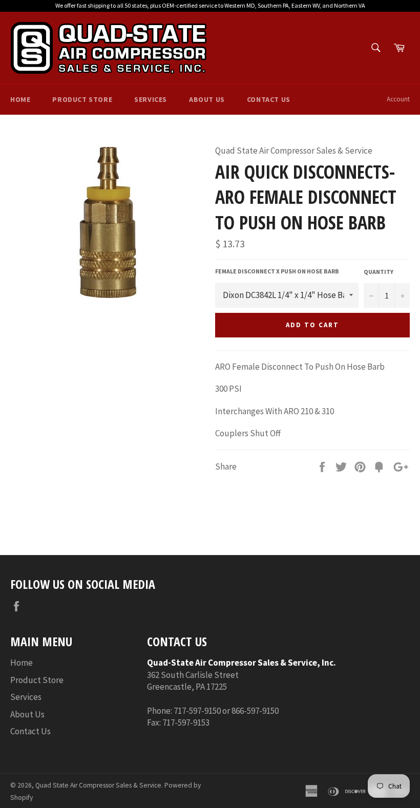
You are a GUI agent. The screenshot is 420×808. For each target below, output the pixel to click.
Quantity (378, 271)
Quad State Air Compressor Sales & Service (98, 785)
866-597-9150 (255, 710)
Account (398, 99)
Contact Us (268, 99)
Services (150, 99)
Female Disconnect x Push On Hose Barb (277, 271)
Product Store (82, 99)
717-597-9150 (197, 710)
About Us (207, 99)
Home (20, 99)
